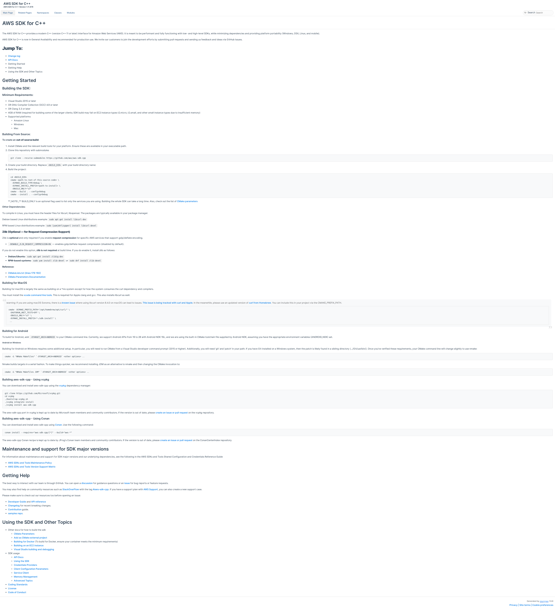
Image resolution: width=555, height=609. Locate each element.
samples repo (15, 513)
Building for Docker (24, 541)
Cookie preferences (542, 605)
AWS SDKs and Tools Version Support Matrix (32, 466)
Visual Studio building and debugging (34, 549)
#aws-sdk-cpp (101, 489)
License (12, 588)
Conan (58, 424)
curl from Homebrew (260, 302)
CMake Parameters (24, 533)
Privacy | (514, 605)
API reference (38, 501)
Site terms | (525, 605)
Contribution (14, 509)
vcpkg (62, 385)
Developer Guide (17, 501)
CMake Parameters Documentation (27, 277)
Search (531, 12)
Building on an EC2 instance (29, 545)
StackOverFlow (70, 489)
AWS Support (151, 489)
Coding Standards (17, 584)
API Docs (13, 60)
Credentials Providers (25, 565)
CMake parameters (187, 201)
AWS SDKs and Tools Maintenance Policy (30, 462)
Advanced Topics (23, 580)
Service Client (21, 572)
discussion (87, 483)
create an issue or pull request (172, 412)
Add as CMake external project (30, 537)
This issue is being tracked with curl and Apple (168, 302)
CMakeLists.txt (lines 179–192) (24, 273)
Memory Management (25, 576)
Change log (14, 56)
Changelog (14, 505)
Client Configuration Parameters (31, 569)
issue (127, 483)
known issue (68, 302)
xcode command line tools (38, 295)
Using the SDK (21, 561)
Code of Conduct (17, 592)
